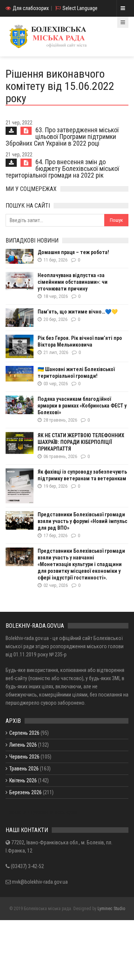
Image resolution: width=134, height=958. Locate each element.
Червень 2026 (24, 757)
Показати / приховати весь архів (41, 812)
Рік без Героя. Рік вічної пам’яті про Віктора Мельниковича (80, 341)
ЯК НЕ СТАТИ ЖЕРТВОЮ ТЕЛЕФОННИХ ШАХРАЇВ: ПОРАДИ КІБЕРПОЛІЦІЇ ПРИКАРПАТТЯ (81, 442)
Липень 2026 (23, 745)
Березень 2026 (25, 792)
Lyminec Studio (111, 908)
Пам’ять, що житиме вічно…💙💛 (78, 312)
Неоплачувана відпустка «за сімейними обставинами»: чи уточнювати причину (73, 282)
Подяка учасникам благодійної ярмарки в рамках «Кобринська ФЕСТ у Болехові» (82, 405)
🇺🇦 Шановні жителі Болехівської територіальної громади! (76, 372)
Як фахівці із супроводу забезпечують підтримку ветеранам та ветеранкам (82, 475)
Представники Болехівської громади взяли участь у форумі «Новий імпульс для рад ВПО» (82, 521)
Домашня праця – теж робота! (73, 252)
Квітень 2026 (23, 780)
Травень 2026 (24, 769)
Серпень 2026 (24, 733)
